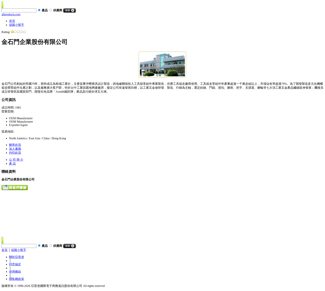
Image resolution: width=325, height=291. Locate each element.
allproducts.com (11, 14)
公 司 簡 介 (16, 159)
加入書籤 (15, 148)
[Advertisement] (25, 213)
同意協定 (15, 264)
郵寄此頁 (15, 144)
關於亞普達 (16, 257)
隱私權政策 (16, 278)
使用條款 (15, 271)
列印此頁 (15, 152)
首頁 (12, 20)
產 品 (12, 163)
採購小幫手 (16, 24)
